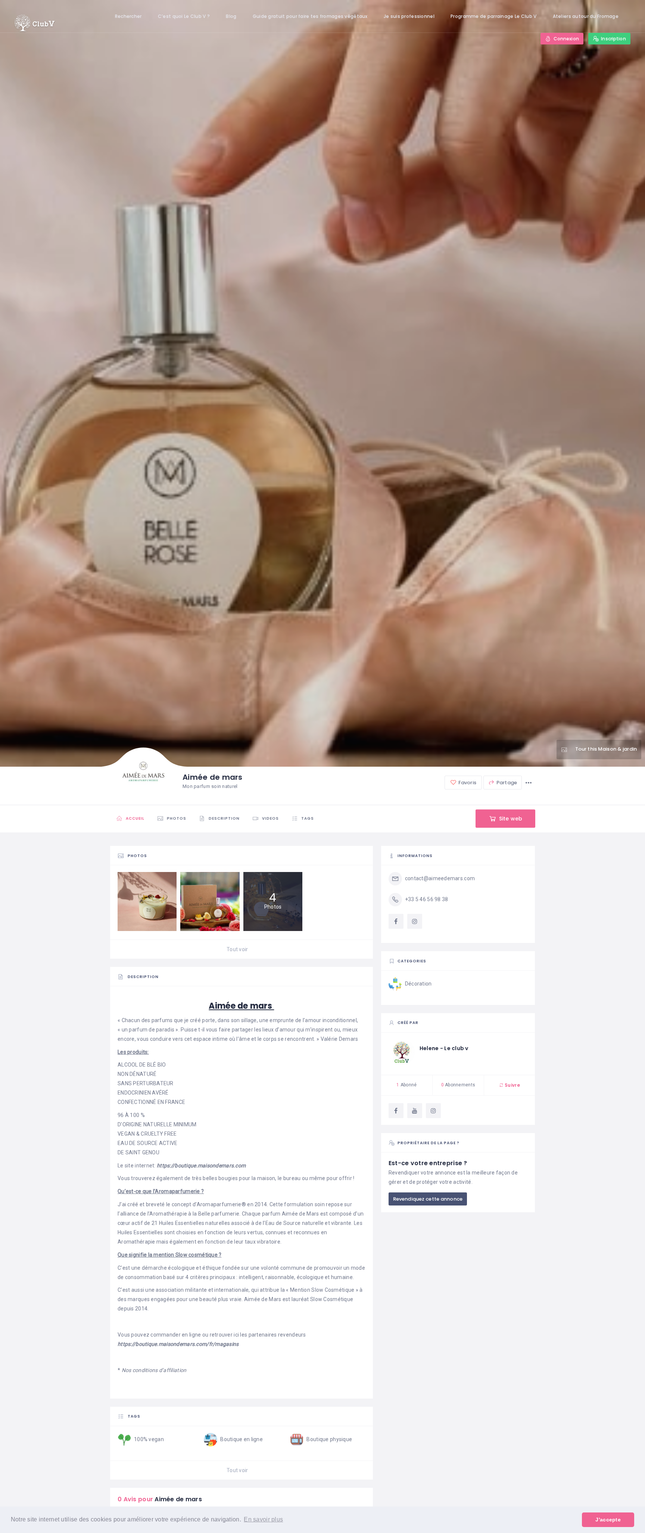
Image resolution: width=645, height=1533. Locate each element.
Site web (510, 818)
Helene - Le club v (444, 1048)
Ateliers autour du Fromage (585, 16)
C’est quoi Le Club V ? (184, 16)
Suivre (512, 1085)
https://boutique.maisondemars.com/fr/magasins (178, 1344)
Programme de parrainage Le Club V (493, 16)
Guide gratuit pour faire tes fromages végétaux (310, 16)
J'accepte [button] (608, 1520)
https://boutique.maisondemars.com (201, 1166)
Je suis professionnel (409, 16)
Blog (231, 16)
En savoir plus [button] (263, 1519)
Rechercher (128, 16)
